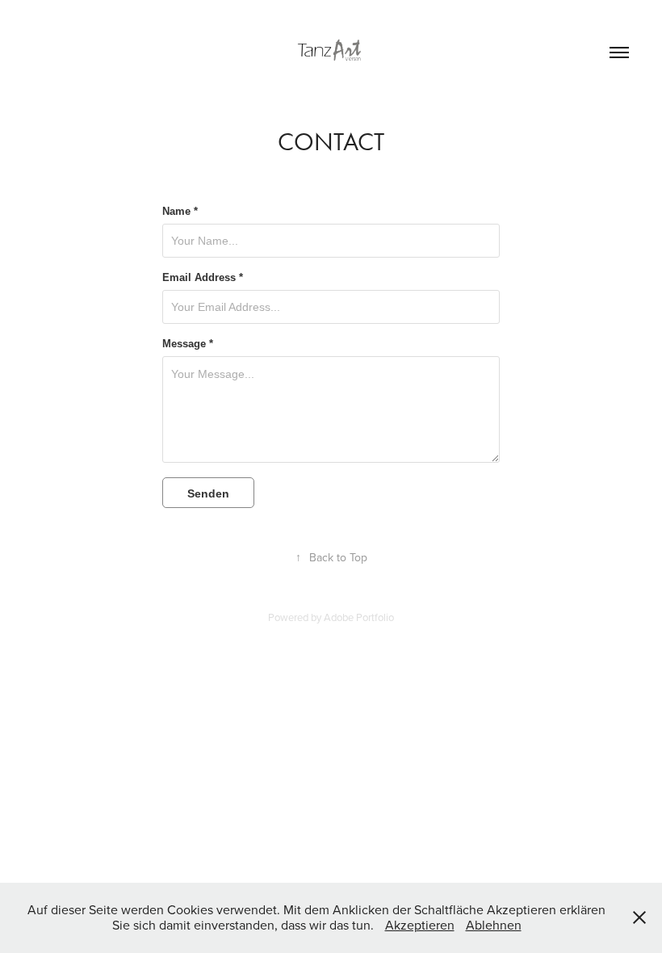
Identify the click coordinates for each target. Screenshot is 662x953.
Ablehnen (494, 925)
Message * (187, 344)
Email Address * (202, 277)
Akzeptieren (420, 925)
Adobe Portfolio (359, 617)
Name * (180, 211)
